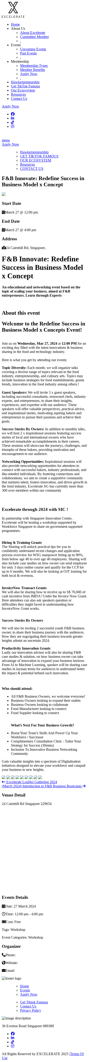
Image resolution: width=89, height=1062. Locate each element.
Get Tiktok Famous (34, 1002)
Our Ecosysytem (23, 90)
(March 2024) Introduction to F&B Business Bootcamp (42, 786)
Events (25, 990)
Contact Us (19, 98)
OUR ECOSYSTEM (35, 160)
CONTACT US (31, 169)
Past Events (28, 53)
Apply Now (28, 74)
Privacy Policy (30, 1010)
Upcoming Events (33, 49)
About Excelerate (32, 33)
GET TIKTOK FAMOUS (39, 156)
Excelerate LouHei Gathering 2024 (31, 782)
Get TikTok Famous (25, 86)
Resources (18, 94)
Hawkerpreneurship (25, 82)
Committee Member (34, 37)
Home (15, 24)
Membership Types (34, 66)
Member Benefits (32, 70)
